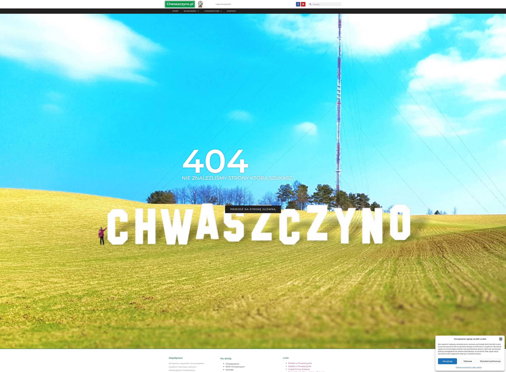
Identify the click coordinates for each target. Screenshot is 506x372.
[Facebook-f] (298, 4)
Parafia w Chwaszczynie (300, 363)
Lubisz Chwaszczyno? (223, 4)
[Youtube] (303, 4)
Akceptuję (447, 361)
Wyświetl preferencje (490, 361)
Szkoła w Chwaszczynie (299, 366)
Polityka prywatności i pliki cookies (469, 367)
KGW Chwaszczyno (235, 366)
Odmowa (468, 361)
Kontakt (231, 11)
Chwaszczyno (211, 11)
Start (175, 11)
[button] (500, 339)
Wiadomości (190, 11)
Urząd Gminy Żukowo (299, 369)
